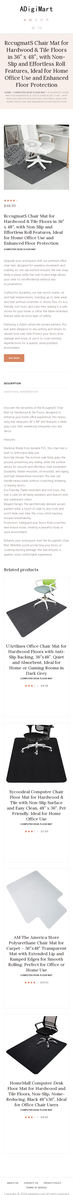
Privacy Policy (52, 1183)
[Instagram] (31, 20)
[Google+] (42, 20)
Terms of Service (36, 1187)
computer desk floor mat (29, 92)
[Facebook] (36, 20)
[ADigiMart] (36, 9)
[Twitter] (25, 20)
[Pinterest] (47, 20)
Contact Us (31, 1183)
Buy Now (14, 358)
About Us (12, 1183)
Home (7, 92)
